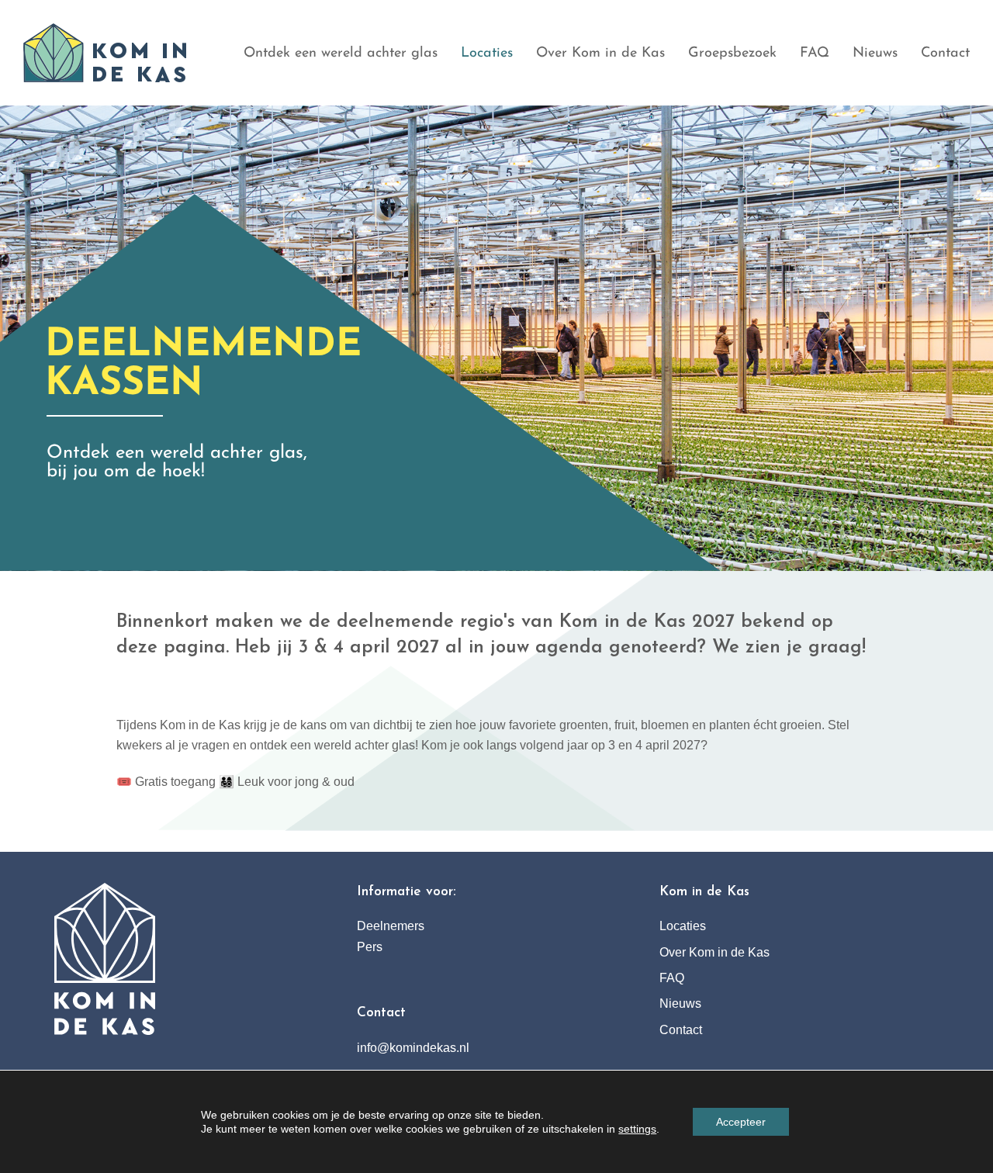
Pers (369, 946)
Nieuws (680, 1003)
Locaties (682, 926)
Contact (680, 1029)
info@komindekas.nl (413, 1047)
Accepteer (741, 1122)
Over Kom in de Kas (714, 952)
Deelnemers (390, 926)
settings (637, 1129)
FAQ (671, 977)
